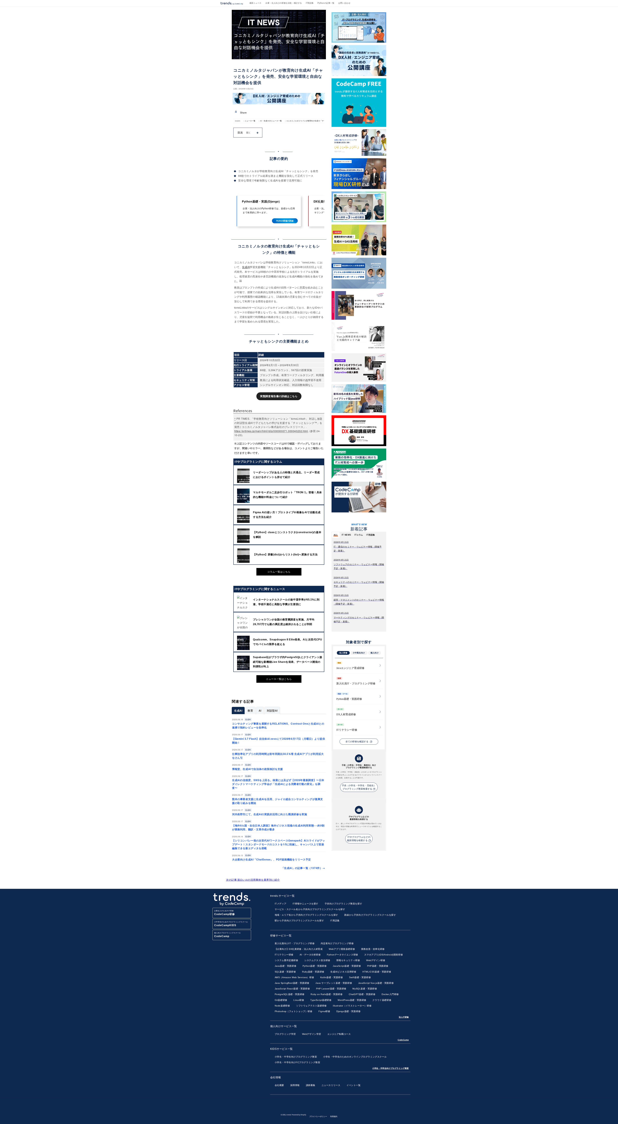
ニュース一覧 (250, 121)
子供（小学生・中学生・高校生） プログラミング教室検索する (359, 787)
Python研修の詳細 (285, 220)
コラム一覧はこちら (278, 571)
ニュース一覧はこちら (279, 678)
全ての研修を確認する (357, 741)
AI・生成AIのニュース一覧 (271, 121)
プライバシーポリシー (318, 1116)
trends (237, 121)
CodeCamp (403, 1040)
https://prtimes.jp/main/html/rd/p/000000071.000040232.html (271, 431)
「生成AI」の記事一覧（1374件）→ (303, 868)
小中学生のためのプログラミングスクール (231, 924)
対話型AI (272, 710)
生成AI (246, 267)
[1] (240, 280)
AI (306, 380)
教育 (250, 710)
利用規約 (333, 1116)
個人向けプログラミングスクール (227, 935)
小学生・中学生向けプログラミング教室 (390, 1068)
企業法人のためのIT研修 (224, 913)
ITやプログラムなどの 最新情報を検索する (358, 839)
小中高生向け (359, 653)
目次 (240, 132)
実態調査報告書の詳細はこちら (278, 396)
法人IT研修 (404, 1017)
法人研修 (343, 653)
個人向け (374, 653)
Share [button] (243, 112)
